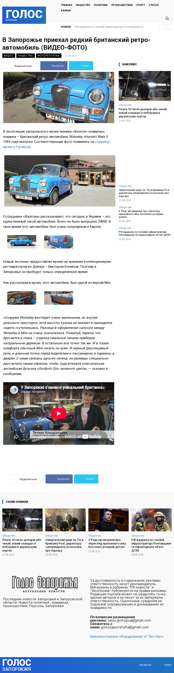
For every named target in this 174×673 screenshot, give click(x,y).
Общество (25, 55)
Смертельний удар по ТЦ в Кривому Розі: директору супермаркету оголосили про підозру (144, 193)
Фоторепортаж (49, 55)
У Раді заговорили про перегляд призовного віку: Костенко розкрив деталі (141, 214)
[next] (169, 27)
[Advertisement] (144, 150)
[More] (99, 65)
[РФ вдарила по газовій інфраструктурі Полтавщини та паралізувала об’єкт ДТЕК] (151, 519)
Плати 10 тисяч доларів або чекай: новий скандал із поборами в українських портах (143, 112)
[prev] (161, 27)
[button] (167, 18)
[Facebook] (135, 665)
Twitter (168, 664)
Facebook (145, 664)
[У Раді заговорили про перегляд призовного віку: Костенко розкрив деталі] (108, 519)
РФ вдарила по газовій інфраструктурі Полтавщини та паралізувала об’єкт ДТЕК (144, 233)
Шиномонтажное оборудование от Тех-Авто (127, 636)
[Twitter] (159, 665)
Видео (8, 55)
